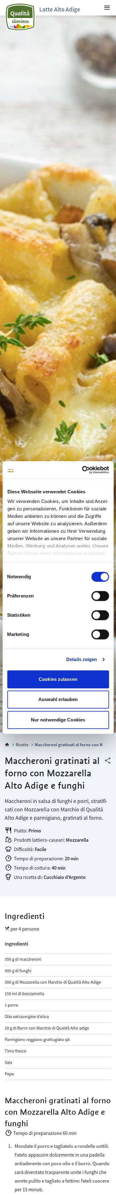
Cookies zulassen (58, 679)
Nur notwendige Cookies (58, 719)
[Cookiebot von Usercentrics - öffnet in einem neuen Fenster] (82, 470)
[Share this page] (107, 761)
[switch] (100, 596)
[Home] (7, 744)
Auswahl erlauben (58, 699)
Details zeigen (81, 659)
